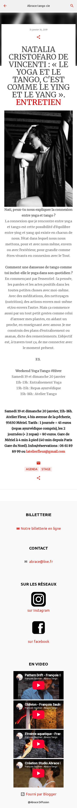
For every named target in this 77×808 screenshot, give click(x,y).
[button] (38, 37)
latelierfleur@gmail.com (45, 451)
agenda (31, 469)
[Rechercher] (72, 5)
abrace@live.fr (41, 561)
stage (46, 469)
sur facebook (38, 641)
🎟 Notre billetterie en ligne (38, 528)
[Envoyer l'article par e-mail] (38, 464)
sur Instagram (38, 610)
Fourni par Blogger (40, 794)
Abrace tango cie (38, 5)
